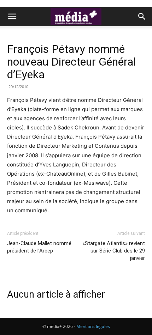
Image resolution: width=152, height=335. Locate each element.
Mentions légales (93, 326)
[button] (12, 16)
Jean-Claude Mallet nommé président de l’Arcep (39, 247)
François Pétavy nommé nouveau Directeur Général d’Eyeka (71, 61)
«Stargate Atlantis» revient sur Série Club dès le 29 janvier (113, 250)
